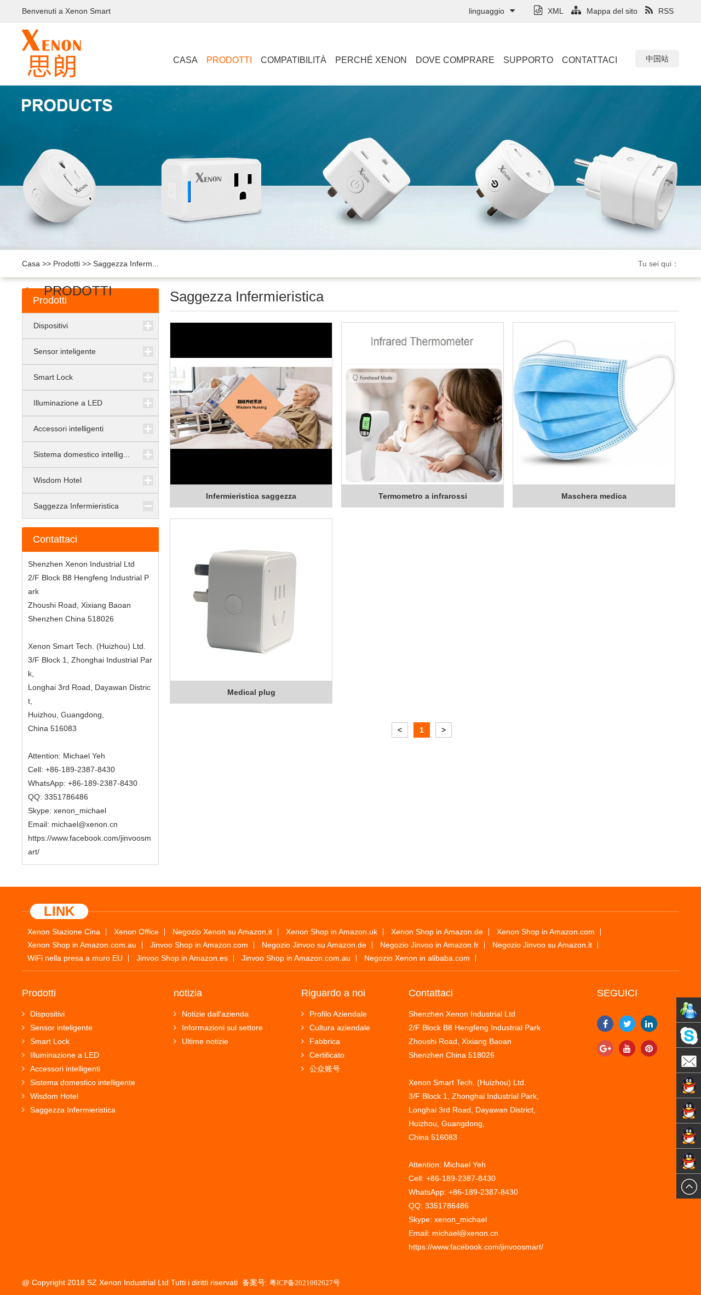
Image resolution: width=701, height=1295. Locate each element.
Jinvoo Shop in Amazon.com (199, 945)
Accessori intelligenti (68, 428)
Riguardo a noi (333, 993)
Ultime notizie (205, 1041)
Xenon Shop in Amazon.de (437, 931)
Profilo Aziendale (338, 1013)
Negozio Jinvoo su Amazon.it (542, 945)
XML (556, 11)
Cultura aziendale (339, 1027)
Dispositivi (50, 325)
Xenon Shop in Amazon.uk (331, 931)
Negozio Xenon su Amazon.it (222, 931)
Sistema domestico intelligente (82, 1082)
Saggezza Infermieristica (76, 505)
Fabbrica (324, 1041)
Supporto (528, 60)
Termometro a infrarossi (422, 496)
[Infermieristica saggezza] (251, 404)
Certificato (326, 1055)
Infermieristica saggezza (251, 496)
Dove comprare (455, 60)
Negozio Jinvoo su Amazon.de (314, 945)
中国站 (657, 58)
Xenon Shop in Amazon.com (546, 931)
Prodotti (229, 60)
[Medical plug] (251, 600)
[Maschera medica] (594, 404)
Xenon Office (136, 931)
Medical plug (251, 692)
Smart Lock (53, 377)
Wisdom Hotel (57, 480)
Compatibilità (293, 60)
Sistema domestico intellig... (81, 454)
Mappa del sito (612, 11)
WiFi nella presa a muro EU (75, 958)
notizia (188, 993)
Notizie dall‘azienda (215, 1013)
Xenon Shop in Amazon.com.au (81, 945)
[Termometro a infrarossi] (422, 404)
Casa (185, 60)
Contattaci (589, 60)
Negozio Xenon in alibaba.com (417, 958)
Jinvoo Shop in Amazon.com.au (296, 958)
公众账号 (324, 1068)
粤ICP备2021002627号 (304, 1283)
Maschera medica (594, 496)
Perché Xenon (371, 60)
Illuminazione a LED (67, 402)
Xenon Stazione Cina (63, 931)
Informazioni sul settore (222, 1027)
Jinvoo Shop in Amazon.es (182, 958)
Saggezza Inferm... (126, 263)
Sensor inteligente (64, 351)
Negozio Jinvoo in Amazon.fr (429, 945)
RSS (666, 11)
